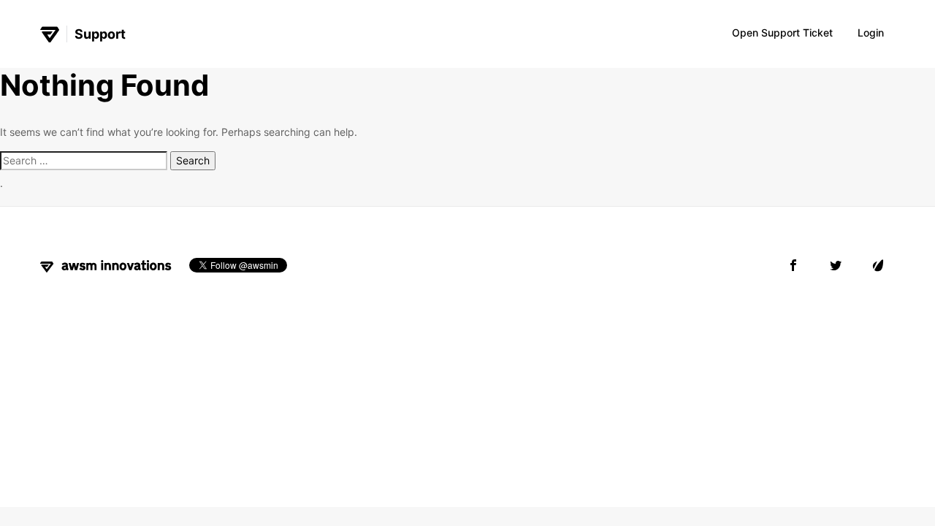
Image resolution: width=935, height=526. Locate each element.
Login (871, 32)
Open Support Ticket (782, 32)
